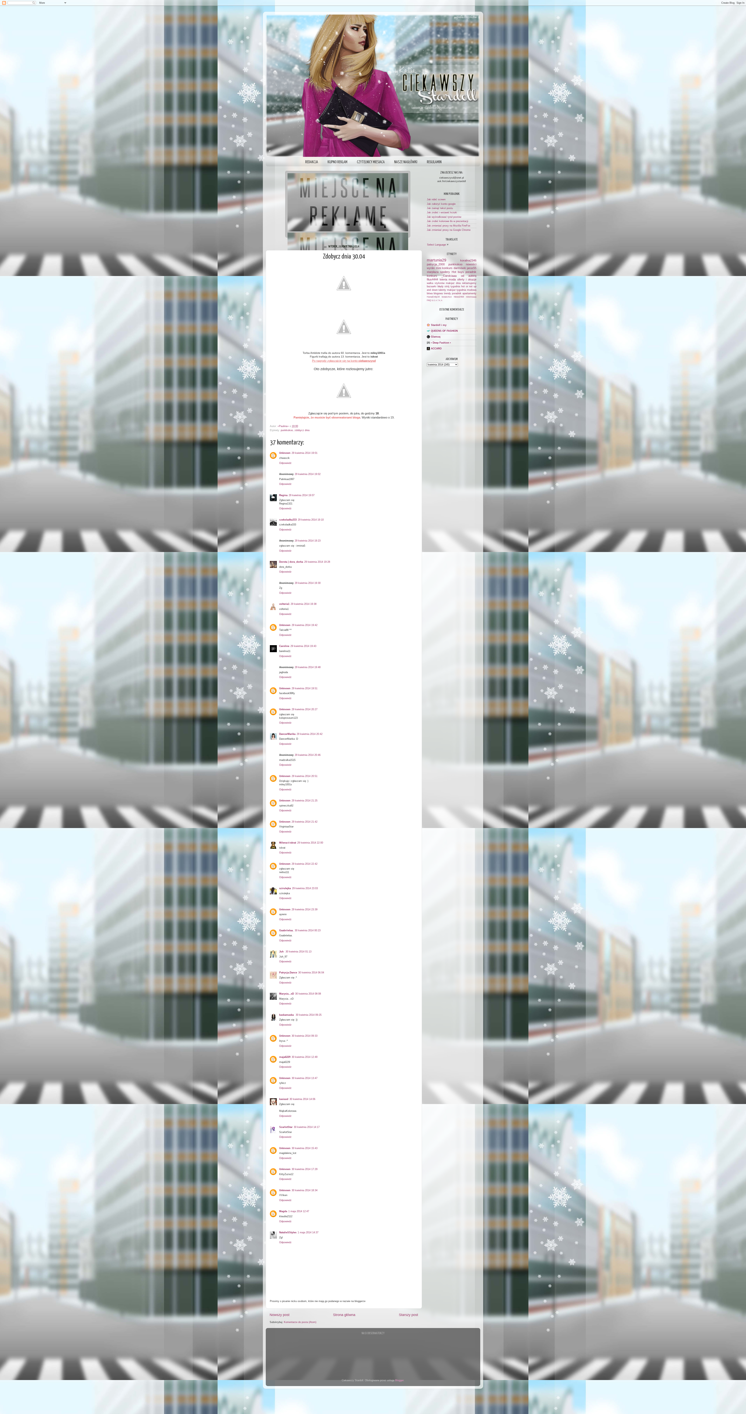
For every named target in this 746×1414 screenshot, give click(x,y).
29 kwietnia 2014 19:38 (303, 604)
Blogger (399, 1380)
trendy (447, 293)
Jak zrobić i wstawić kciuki (442, 212)
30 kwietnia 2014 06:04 (311, 972)
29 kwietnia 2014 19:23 (308, 540)
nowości (471, 264)
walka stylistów (435, 283)
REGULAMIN (434, 162)
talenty (442, 290)
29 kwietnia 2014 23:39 (304, 909)
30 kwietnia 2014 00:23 (308, 930)
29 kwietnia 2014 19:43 (303, 646)
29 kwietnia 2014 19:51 (304, 688)
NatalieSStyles (287, 1232)
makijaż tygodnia (456, 290)
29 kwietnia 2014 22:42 (304, 864)
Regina (283, 495)
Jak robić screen (436, 199)
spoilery (445, 271)
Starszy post (408, 1315)
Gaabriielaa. (286, 930)
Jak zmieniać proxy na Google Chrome (449, 230)
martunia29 (436, 260)
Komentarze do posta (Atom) (300, 1322)
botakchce (447, 297)
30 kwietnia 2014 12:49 (304, 1057)
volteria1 (284, 604)
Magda (283, 1211)
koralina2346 (468, 260)
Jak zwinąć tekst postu (440, 208)
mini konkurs (444, 268)
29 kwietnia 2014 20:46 (308, 755)
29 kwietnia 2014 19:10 (311, 519)
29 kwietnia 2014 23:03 (305, 888)
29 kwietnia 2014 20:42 (309, 734)
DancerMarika (287, 734)
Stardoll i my (438, 325)
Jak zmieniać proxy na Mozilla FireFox (448, 225)
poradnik (470, 271)
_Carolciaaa (449, 275)
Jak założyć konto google (441, 204)
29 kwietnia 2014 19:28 (317, 562)
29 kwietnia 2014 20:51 (304, 776)
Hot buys (458, 271)
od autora (468, 275)
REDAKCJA (311, 162)
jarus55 (471, 268)
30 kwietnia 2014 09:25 (309, 1015)
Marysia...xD (286, 993)
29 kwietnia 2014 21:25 (304, 800)
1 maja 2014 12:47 (298, 1211)
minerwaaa (471, 297)
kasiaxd (283, 1099)
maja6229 (284, 1057)
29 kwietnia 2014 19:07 (302, 495)
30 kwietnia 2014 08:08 (308, 993)
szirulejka (285, 888)
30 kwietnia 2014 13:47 (304, 1078)
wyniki (431, 268)
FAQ (429, 300)
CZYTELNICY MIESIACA (371, 162)
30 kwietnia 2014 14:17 (307, 1127)
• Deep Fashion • (441, 342)
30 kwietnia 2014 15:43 (304, 1148)
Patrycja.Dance (288, 972)
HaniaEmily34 (433, 297)
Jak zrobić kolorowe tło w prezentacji (447, 221)
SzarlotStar (286, 1127)
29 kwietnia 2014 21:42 (304, 821)
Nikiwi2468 (459, 297)
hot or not (466, 286)
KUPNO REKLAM (337, 162)
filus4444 (432, 279)
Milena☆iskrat (287, 842)
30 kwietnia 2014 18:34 (304, 1190)
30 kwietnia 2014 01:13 (298, 951)
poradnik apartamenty (464, 293)
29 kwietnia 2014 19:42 (304, 625)
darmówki (460, 268)
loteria (443, 279)
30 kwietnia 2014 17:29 (304, 1169)
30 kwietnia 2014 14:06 (302, 1099)
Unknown (284, 453)
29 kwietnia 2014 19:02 (308, 474)
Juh (281, 951)
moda (452, 279)
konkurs (432, 275)
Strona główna (344, 1315)
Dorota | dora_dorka (291, 562)
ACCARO (436, 348)
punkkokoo (287, 430)
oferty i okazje (466, 279)
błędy (440, 286)
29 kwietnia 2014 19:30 (308, 583)
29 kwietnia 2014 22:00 (310, 842)
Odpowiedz (285, 463)
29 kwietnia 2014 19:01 (304, 453)
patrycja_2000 (436, 264)
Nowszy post (279, 1315)
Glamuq (435, 336)
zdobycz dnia (302, 430)
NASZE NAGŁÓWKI (405, 162)
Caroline (284, 646)
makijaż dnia (453, 283)
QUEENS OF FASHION (444, 331)
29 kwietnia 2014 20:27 (304, 709)
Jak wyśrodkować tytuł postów (444, 217)
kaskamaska (287, 1015)
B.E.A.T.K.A (437, 300)
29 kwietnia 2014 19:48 (308, 667)
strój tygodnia (452, 286)
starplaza (432, 271)
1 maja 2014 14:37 (308, 1232)
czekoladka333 (288, 519)
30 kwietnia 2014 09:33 (304, 1036)
